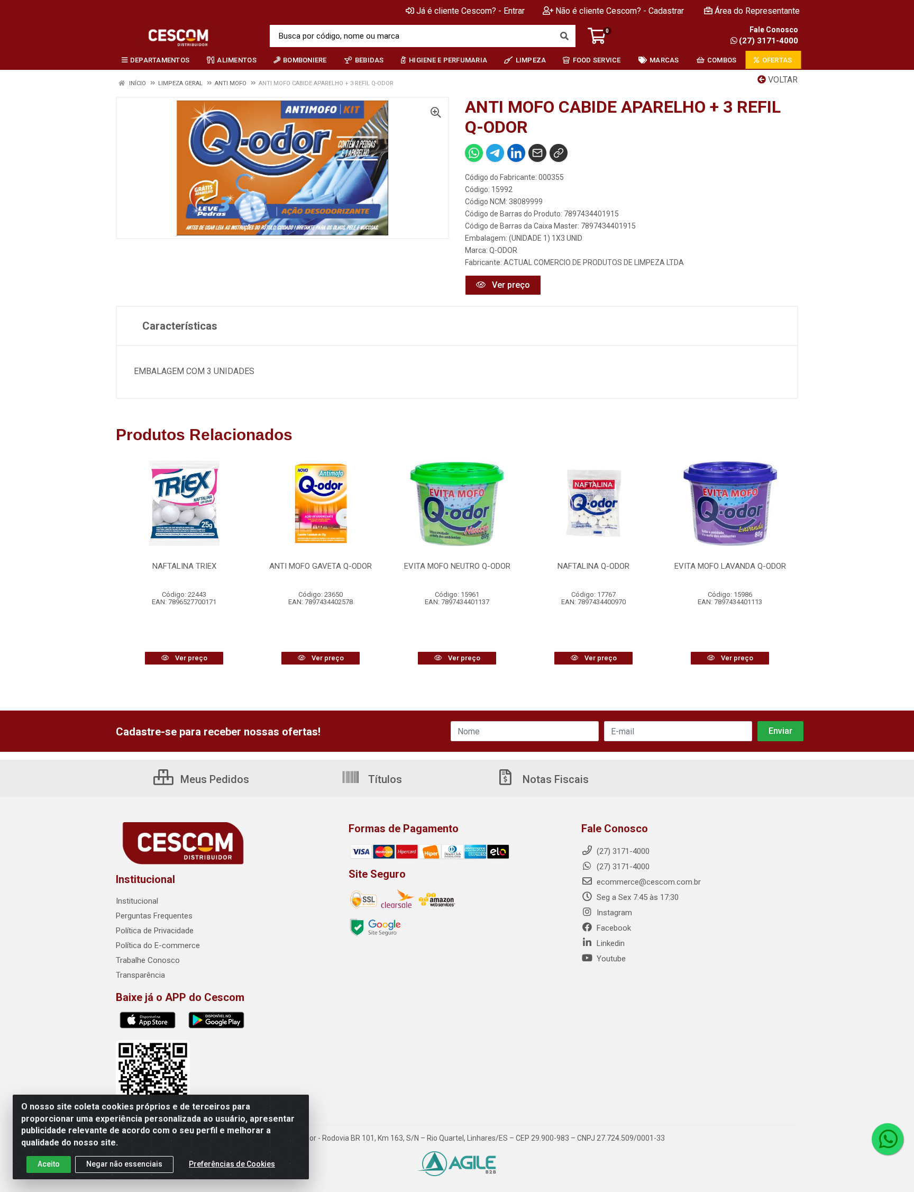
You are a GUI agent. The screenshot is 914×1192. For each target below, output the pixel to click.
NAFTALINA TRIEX (184, 566)
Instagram (613, 912)
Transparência (140, 975)
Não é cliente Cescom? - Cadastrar (619, 11)
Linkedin (610, 943)
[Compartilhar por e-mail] (537, 153)
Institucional (137, 901)
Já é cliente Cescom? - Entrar (470, 11)
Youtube (610, 958)
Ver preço (510, 285)
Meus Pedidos (213, 779)
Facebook (613, 928)
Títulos (383, 779)
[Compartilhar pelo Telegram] (495, 153)
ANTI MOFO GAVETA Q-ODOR (320, 566)
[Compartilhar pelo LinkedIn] (516, 153)
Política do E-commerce (158, 945)
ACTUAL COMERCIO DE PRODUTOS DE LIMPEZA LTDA (594, 262)
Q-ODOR (503, 250)
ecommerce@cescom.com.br (648, 882)
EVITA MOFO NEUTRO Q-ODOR (457, 566)
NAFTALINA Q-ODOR (593, 566)
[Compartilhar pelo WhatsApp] (474, 153)
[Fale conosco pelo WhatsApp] (887, 1139)
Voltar (782, 80)
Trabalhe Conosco (148, 960)
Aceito (49, 1164)
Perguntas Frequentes (154, 916)
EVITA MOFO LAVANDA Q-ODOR (730, 566)
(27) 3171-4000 (768, 41)
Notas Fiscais (554, 779)
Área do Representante (757, 11)
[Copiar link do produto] (559, 153)
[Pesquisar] (564, 36)
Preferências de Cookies (232, 1164)
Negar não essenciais (124, 1164)
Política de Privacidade (155, 930)
